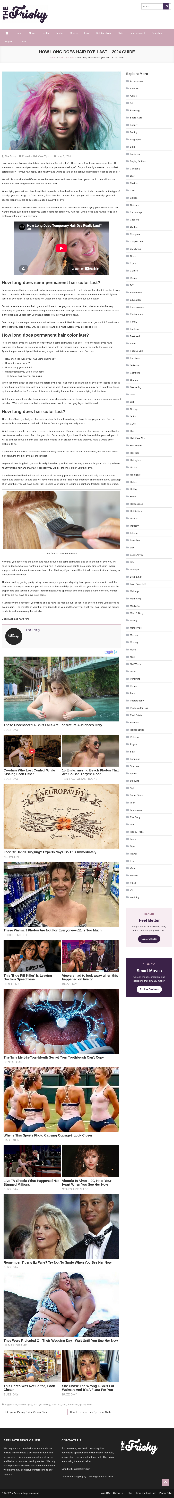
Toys (132, 846)
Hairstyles (135, 460)
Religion (134, 737)
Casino (133, 183)
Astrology (135, 110)
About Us (105, 1493)
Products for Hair (139, 708)
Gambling (135, 372)
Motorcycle (136, 627)
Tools (133, 839)
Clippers (134, 219)
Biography (135, 139)
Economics (136, 292)
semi (89, 1404)
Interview (135, 540)
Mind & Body (137, 613)
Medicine (135, 606)
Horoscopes (136, 503)
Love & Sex (136, 576)
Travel (22, 41)
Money (133, 620)
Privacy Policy (165, 1493)
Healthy (46, 1404)
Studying (134, 780)
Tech (132, 802)
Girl (132, 401)
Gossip (133, 409)
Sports (133, 773)
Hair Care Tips (41, 156)
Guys (133, 423)
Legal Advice (137, 555)
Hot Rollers (136, 511)
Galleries (135, 365)
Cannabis (135, 168)
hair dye (37, 1404)
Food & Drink (137, 350)
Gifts (132, 394)
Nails (132, 657)
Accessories (136, 81)
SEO (132, 751)
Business (135, 154)
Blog (132, 146)
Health (45, 33)
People (133, 686)
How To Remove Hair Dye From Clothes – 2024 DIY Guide (95, 1412)
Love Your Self (138, 584)
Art (131, 103)
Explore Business (149, 989)
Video (133, 882)
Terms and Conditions (146, 1493)
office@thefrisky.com (79, 1469)
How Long (56, 1404)
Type (132, 861)
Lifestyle (134, 569)
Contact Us (118, 1493)
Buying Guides (138, 161)
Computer (135, 234)
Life (132, 562)
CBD (132, 190)
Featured (135, 336)
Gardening (135, 387)
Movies (73, 33)
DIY (132, 285)
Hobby (133, 489)
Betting (133, 132)
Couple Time (137, 241)
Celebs (59, 33)
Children (134, 205)
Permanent (72, 1404)
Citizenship (136, 212)
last (64, 1404)
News (32, 33)
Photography (137, 700)
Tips (132, 824)
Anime (133, 95)
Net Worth (135, 664)
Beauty (133, 125)
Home (19, 33)
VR (131, 890)
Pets (132, 693)
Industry (134, 525)
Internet (134, 533)
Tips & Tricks (137, 831)
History (133, 482)
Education (135, 299)
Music (133, 649)
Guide (133, 416)
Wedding (135, 897)
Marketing (135, 598)
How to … (135, 518)
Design (133, 278)
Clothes (134, 227)
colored (22, 1404)
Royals (8, 41)
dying (29, 1404)
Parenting (157, 33)
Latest (129, 1493)
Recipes (134, 722)
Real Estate (136, 715)
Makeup (134, 591)
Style (120, 33)
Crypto (133, 263)
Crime (133, 256)
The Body (135, 817)
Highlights (135, 474)
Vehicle (134, 875)
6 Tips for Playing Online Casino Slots (26, 1412)
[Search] (166, 6)
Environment (137, 314)
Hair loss (134, 452)
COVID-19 (135, 248)
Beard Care (136, 117)
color (15, 1404)
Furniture (135, 358)
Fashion (134, 329)
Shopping (135, 759)
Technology (136, 810)
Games (134, 380)
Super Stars (136, 795)
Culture (134, 270)
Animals (134, 88)
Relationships (103, 33)
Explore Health (149, 939)
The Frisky (10, 156)
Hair (132, 431)
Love (87, 33)
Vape (132, 868)
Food (133, 343)
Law (132, 547)
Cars (132, 176)
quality (83, 1404)
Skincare (134, 766)
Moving (134, 642)
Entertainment (137, 33)
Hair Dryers (136, 445)
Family (133, 321)
